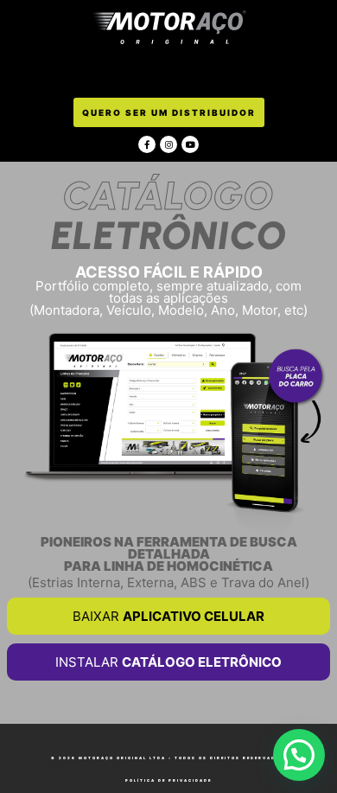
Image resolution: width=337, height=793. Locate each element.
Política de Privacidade (168, 780)
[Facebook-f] (147, 144)
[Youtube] (190, 144)
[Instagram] (168, 144)
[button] (169, 72)
